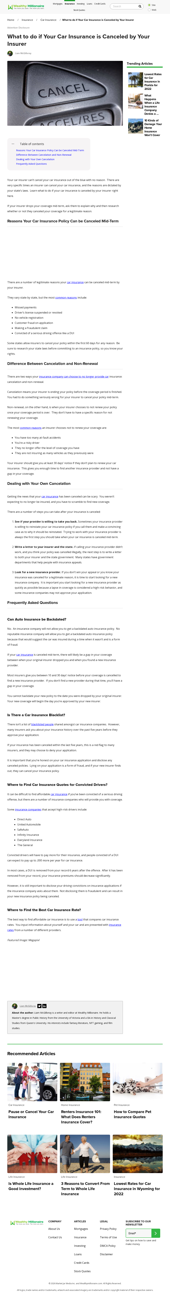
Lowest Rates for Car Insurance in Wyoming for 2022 (137, 1189)
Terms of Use (108, 1237)
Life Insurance (16, 1177)
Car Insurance (48, 20)
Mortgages (57, 3)
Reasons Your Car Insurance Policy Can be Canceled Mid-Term (50, 150)
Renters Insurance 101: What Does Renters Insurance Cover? (81, 1117)
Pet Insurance (122, 1105)
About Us (54, 1229)
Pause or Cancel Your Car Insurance (31, 1114)
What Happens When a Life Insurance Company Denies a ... (152, 105)
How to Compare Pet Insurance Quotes (132, 1114)
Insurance (70, 3)
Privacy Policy (108, 1229)
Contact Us (55, 1237)
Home (10, 20)
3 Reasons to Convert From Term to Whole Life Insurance (85, 1189)
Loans (89, 3)
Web (154, 9)
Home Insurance (70, 1105)
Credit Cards (99, 3)
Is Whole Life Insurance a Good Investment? (30, 1186)
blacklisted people (42, 724)
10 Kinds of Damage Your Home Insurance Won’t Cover (153, 128)
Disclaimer (106, 1254)
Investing (81, 3)
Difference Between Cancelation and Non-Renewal (43, 154)
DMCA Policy (108, 1246)
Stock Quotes (79, 10)
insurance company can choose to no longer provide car (74, 376)
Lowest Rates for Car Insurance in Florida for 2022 (153, 81)
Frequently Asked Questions (31, 163)
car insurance (75, 282)
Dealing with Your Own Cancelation (35, 159)
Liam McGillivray (23, 53)
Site (154, 4)
